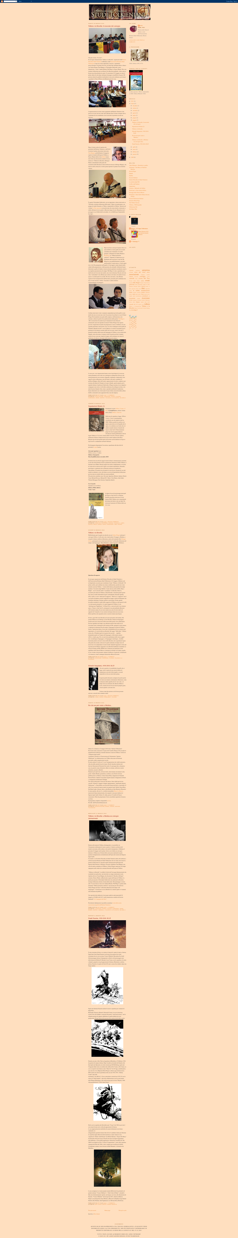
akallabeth (138, 270)
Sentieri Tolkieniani (146, 300)
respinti (138, 298)
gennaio (135, 154)
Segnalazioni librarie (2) (96, 406)
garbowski (91, 397)
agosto (134, 113)
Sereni (130, 302)
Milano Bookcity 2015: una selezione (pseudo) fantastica (143, 233)
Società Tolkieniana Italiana (136, 198)
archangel (131, 272)
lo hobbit (136, 290)
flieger (118, 396)
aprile (134, 147)
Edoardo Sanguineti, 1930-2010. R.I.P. (101, 665)
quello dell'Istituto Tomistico (103, 905)
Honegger (110, 524)
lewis (97, 697)
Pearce (120, 524)
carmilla (148, 274)
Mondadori (147, 292)
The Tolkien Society (134, 202)
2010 (132, 103)
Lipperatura (132, 186)
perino (112, 806)
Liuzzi (130, 290)
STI (137, 304)
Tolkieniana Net (133, 207)
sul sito (109, 800)
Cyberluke (134, 217)
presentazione (139, 296)
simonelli (101, 909)
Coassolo (117, 523)
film (134, 282)
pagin (137, 294)
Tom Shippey (91, 153)
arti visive (98, 1204)
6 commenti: (111, 395)
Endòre (104, 157)
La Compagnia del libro (100, 899)
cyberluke (140, 278)
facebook (131, 282)
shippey (102, 397)
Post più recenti (92, 1210)
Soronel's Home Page (134, 200)
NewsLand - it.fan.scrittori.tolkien (137, 190)
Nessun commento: (113, 521)
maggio (135, 120)
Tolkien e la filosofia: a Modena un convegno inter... (140, 140)
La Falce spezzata (96, 208)
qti (149, 296)
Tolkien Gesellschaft (138, 308)
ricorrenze (146, 298)
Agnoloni (98, 523)
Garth (104, 524)
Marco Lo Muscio (118, 791)
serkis (134, 302)
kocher (147, 286)
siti (134, 304)
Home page (107, 1210)
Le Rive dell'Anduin (134, 184)
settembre (135, 110)
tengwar (139, 304)
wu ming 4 (123, 397)
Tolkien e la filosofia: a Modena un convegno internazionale (103, 817)
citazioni (131, 276)
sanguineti (107, 697)
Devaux (90, 524)
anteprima (104, 523)
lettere (137, 288)
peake (139, 294)
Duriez (100, 524)
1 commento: (112, 1203)
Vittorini (144, 308)
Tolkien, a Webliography (135, 205)
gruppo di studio (146, 284)
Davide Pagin (132, 171)
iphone (139, 286)
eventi (113, 396)
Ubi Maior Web (133, 209)
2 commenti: (111, 656)
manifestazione (100, 806)
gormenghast (140, 284)
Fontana (141, 282)
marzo (134, 149)
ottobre (135, 108)
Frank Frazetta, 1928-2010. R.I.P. (99, 918)
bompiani (143, 274)
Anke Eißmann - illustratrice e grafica (138, 165)
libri (115, 524)
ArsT (141, 25)
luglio (134, 115)
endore (142, 280)
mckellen (139, 292)
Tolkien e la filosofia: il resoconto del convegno (104, 26)
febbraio (135, 152)
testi (143, 304)
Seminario (139, 300)
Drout (95, 524)
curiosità (131, 278)
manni (97, 397)
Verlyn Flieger (116, 535)
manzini (134, 292)
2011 (132, 101)
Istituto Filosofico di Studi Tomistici (138, 180)
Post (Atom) (97, 1214)
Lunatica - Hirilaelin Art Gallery (137, 188)
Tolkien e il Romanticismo (135, 306)
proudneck (145, 296)
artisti (104, 1204)
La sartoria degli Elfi (134, 182)
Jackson (143, 286)
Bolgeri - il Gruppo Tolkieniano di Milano (139, 229)
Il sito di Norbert (133, 178)
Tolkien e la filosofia (112, 397)
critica (148, 276)
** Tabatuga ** (135, 241)
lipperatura (147, 288)
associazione (99, 396)
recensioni (132, 298)
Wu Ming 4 (107, 255)
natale (134, 294)
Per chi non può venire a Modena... (100, 705)
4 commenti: (111, 907)
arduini (110, 523)
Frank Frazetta (112, 1204)
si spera (95, 447)
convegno (107, 396)
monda (107, 806)
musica (130, 294)
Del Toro (147, 278)
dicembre (135, 106)
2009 (132, 157)
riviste (130, 300)
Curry (122, 523)
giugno (135, 118)
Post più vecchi (122, 1210)
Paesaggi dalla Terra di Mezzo (136, 192)
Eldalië (131, 173)
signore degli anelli (145, 302)
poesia (101, 697)
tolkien (114, 697)
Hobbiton (131, 286)
